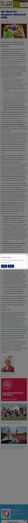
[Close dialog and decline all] (27, 255)
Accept (11, 266)
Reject (4, 266)
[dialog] (14, 261)
